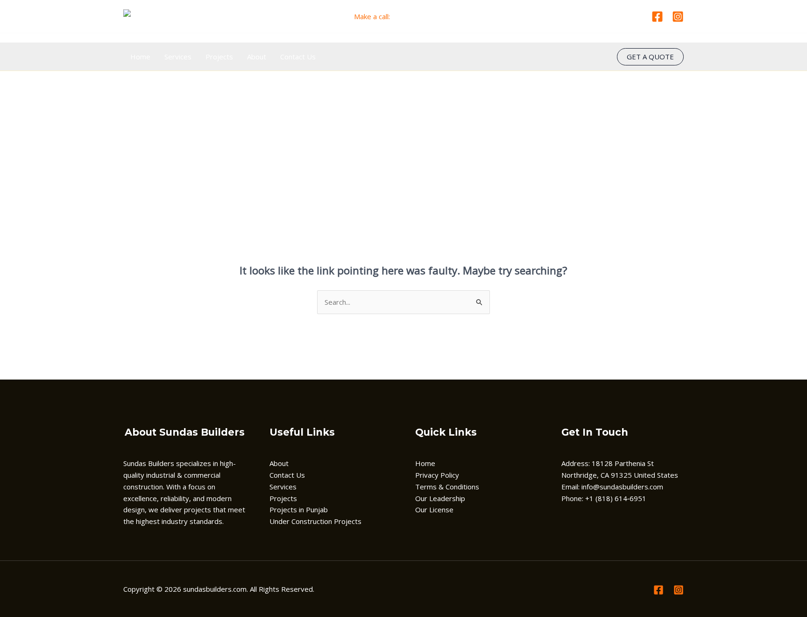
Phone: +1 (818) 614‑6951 (603, 498)
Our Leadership (440, 498)
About (256, 56)
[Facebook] (657, 16)
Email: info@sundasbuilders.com (612, 486)
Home (140, 56)
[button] (650, 56)
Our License (434, 509)
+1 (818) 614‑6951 (422, 16)
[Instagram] (678, 16)
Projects (219, 56)
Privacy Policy (437, 475)
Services (177, 56)
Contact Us (298, 56)
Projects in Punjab (298, 509)
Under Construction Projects (315, 521)
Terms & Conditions (447, 486)
